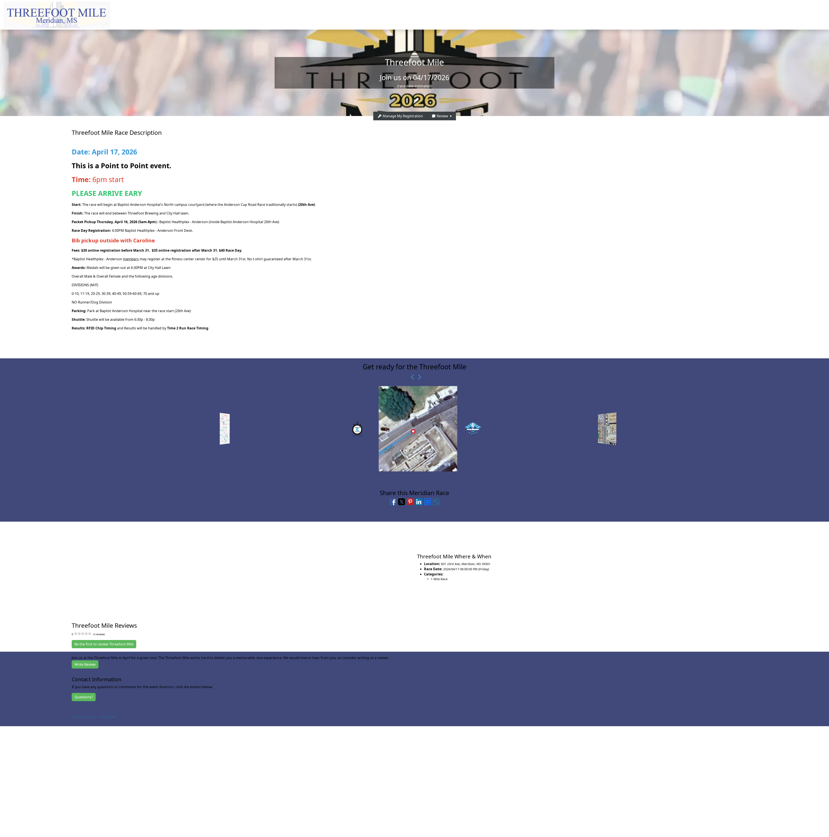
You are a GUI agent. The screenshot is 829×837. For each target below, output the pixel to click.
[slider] (82, 633)
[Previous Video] (411, 377)
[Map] (207, 567)
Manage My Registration (402, 116)
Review (442, 116)
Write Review (85, 664)
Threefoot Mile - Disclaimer (94, 716)
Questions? (83, 697)
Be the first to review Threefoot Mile (103, 644)
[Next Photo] (417, 377)
